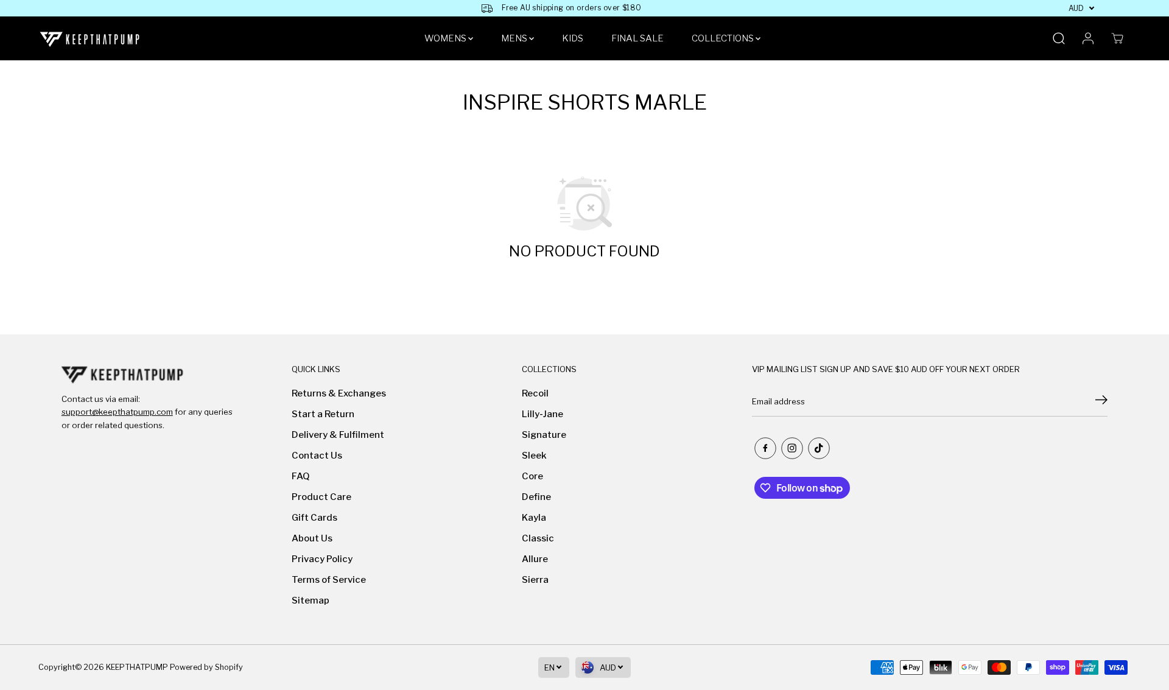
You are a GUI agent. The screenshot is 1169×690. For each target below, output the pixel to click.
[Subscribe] (1101, 401)
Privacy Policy (322, 559)
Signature (544, 434)
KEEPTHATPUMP (137, 667)
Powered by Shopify (206, 667)
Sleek (534, 455)
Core (532, 476)
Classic (538, 538)
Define (536, 496)
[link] (147, 374)
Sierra (535, 579)
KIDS (572, 38)
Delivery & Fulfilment (338, 434)
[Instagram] (792, 448)
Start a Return (323, 414)
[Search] (1058, 38)
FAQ (301, 476)
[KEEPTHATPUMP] (90, 39)
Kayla (534, 517)
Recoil (535, 393)
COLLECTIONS (724, 38)
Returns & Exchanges (339, 393)
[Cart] (1117, 38)
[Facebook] (765, 448)
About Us (312, 538)
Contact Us (317, 455)
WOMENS (446, 38)
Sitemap (310, 600)
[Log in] (1088, 38)
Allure (535, 559)
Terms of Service (329, 579)
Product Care (321, 496)
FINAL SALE (637, 38)
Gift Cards (314, 517)
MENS (515, 38)
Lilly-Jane (542, 414)
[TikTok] (819, 448)
